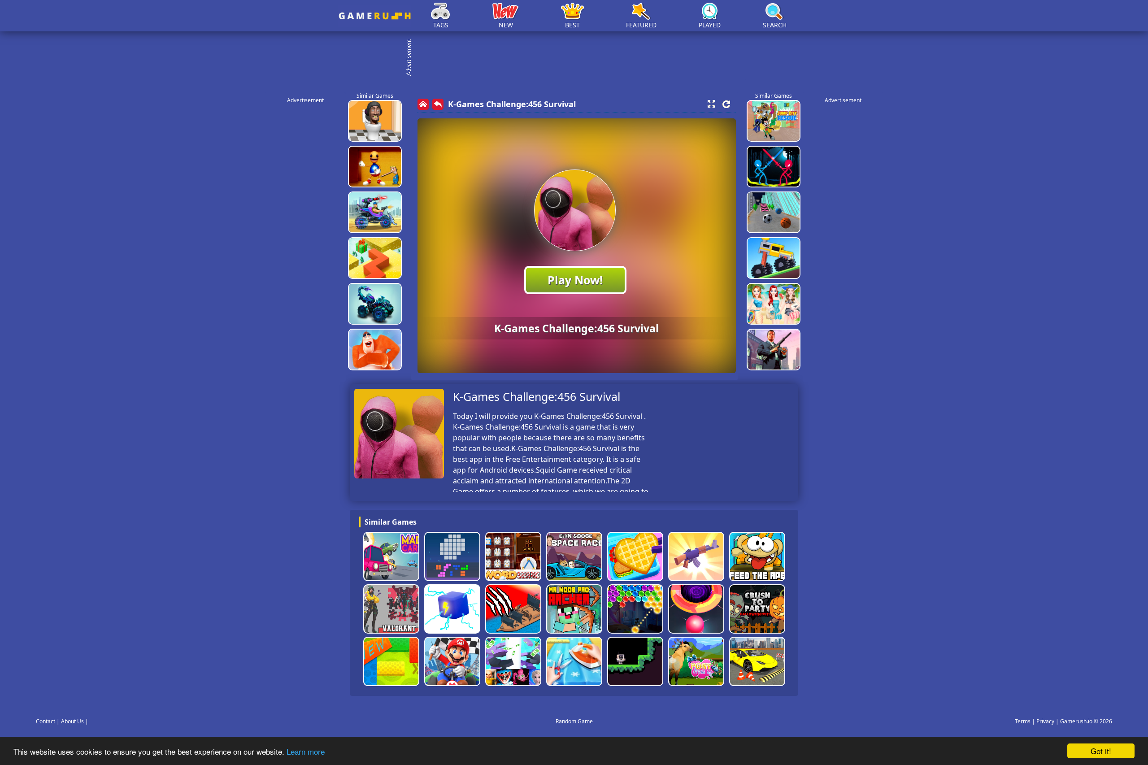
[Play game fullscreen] (711, 104)
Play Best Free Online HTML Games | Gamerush (374, 16)
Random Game (574, 721)
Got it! (1101, 750)
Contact (45, 721)
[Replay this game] (726, 104)
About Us (72, 721)
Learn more (306, 751)
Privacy (1045, 721)
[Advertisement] (578, 58)
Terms (1023, 721)
